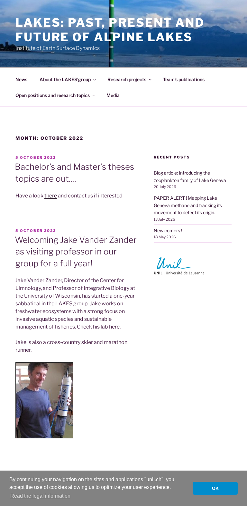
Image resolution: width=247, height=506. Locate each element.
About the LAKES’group (65, 79)
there (50, 196)
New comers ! (168, 230)
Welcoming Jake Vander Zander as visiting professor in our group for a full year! (76, 251)
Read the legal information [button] (40, 496)
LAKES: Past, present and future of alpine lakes (110, 29)
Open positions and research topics (52, 95)
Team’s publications (184, 79)
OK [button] (215, 488)
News (21, 79)
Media (113, 95)
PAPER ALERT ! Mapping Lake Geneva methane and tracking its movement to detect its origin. (188, 205)
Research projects (126, 79)
